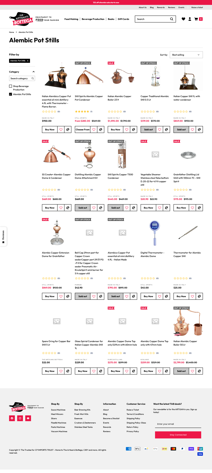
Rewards (161, 7)
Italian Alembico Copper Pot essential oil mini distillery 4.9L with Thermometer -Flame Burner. (56, 101)
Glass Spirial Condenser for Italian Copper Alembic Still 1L (89, 345)
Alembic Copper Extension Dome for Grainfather (55, 254)
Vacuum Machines (59, 431)
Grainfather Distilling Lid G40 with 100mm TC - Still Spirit (186, 178)
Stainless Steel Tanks (83, 427)
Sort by (163, 54)
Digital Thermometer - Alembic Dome (152, 254)
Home (11, 32)
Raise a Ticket (133, 409)
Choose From (83, 129)
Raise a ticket (197, 7)
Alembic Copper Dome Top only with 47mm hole (154, 343)
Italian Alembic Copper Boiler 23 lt (119, 98)
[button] (198, 19)
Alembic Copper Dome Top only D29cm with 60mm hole (122, 343)
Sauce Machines (58, 409)
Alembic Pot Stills (26, 32)
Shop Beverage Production (21, 88)
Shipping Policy (133, 418)
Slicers (54, 418)
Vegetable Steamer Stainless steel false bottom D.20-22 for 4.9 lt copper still (155, 179)
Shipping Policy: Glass (136, 422)
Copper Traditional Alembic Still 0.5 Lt (155, 98)
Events (181, 7)
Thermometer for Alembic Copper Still (187, 254)
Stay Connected (178, 434)
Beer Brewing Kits (82, 409)
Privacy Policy (133, 431)
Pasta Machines (58, 427)
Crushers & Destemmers (85, 422)
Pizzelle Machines (58, 422)
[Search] (172, 19)
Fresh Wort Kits (81, 414)
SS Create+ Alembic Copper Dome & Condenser (56, 176)
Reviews (171, 7)
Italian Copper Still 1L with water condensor (186, 98)
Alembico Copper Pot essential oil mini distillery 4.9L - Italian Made (121, 256)
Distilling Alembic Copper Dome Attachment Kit (88, 176)
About (106, 409)
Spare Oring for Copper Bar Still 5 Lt (56, 343)
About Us (143, 7)
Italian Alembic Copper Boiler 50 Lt (185, 343)
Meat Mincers (57, 414)
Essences (78, 418)
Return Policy (132, 427)
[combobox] (155, 19)
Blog (152, 7)
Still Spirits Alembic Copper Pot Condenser (89, 98)
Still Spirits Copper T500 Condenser (120, 176)
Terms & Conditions (135, 414)
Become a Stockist (111, 418)
